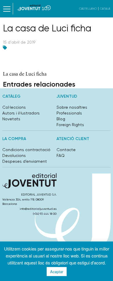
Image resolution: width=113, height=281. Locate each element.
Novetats (11, 119)
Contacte (66, 149)
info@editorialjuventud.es (38, 208)
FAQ (61, 155)
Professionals (69, 113)
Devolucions (14, 155)
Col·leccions (14, 107)
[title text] (34, 7)
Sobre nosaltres (72, 107)
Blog (61, 119)
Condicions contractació (26, 149)
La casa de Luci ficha (25, 74)
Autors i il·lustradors (21, 113)
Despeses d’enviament (24, 161)
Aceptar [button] (56, 271)
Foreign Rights (70, 124)
